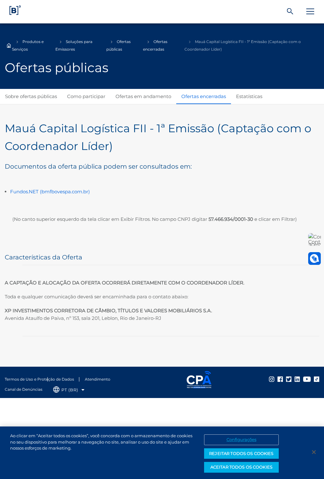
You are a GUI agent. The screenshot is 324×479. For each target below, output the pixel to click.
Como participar (86, 96)
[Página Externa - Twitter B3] (288, 379)
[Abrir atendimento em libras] (314, 258)
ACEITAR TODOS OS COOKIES (241, 467)
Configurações (242, 439)
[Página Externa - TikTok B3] (316, 379)
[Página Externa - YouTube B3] (307, 379)
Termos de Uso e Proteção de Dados (39, 379)
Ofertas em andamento (143, 96)
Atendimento (97, 379)
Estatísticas (249, 96)
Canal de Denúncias (23, 389)
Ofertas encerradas (203, 96)
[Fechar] (314, 452)
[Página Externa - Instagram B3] (271, 379)
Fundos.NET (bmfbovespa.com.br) (50, 192)
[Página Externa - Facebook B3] (280, 379)
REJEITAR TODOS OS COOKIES (241, 453)
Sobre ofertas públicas (31, 96)
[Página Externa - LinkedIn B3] (297, 379)
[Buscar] (290, 11)
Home (9, 45)
